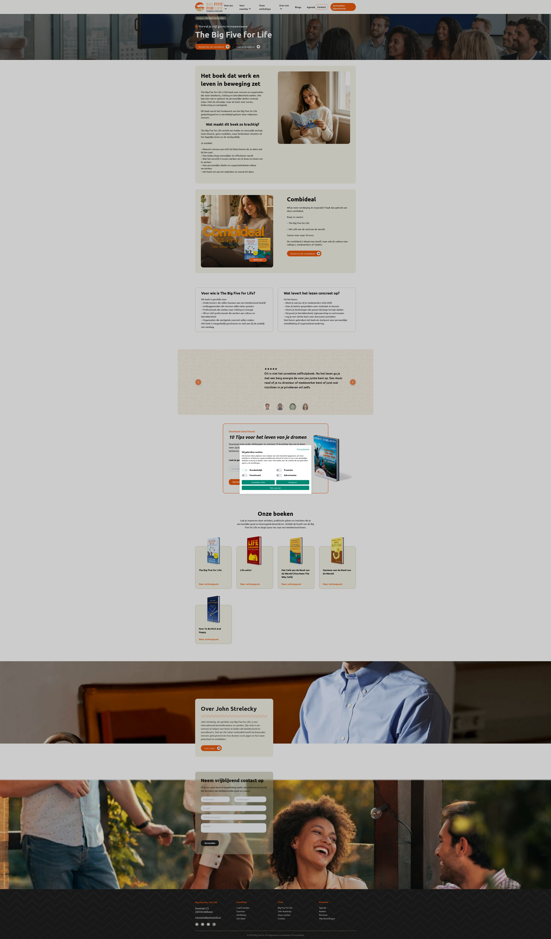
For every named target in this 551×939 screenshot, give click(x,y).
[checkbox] (245, 470)
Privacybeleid (303, 449)
